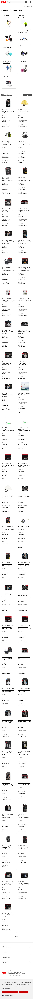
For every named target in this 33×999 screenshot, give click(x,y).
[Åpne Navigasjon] (30, 2)
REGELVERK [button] (6, 957)
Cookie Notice (6, 988)
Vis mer (16, 936)
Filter (27, 95)
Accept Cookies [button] (23, 992)
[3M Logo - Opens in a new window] (3, 2)
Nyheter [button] (5, 952)
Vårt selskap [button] (7, 947)
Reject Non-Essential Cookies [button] (9, 992)
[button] (7, 995)
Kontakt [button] (5, 962)
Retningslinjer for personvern (15, 972)
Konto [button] (28, 6)
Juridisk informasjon (13, 970)
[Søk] (26, 2)
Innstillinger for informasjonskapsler (16, 973)
